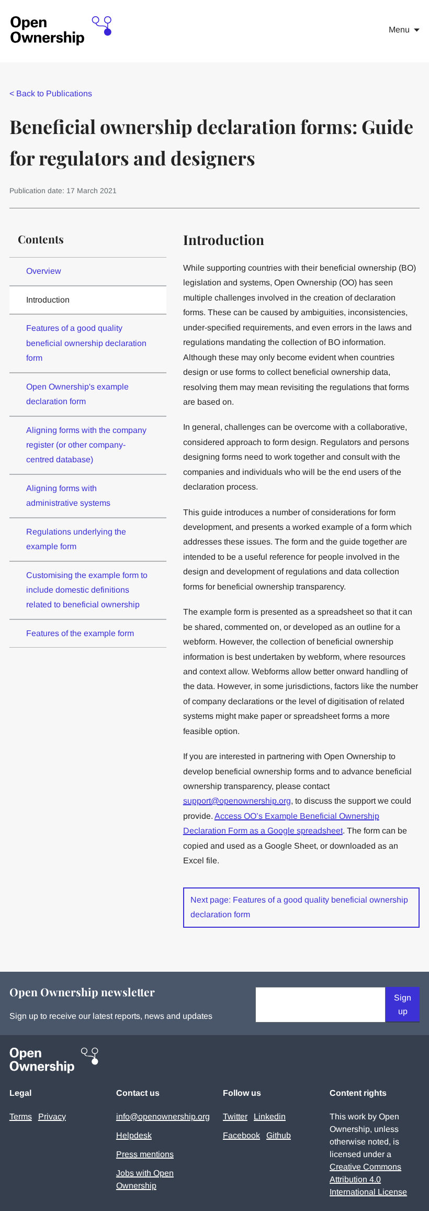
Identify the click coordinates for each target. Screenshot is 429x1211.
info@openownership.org (163, 1116)
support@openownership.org (237, 800)
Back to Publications (50, 93)
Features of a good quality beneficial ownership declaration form (86, 343)
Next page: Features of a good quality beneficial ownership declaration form (299, 907)
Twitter (235, 1116)
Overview (43, 270)
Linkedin (270, 1116)
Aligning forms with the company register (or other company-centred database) (86, 445)
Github (278, 1135)
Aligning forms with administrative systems (68, 495)
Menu (399, 29)
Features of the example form (80, 633)
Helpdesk (134, 1135)
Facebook (241, 1135)
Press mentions (145, 1154)
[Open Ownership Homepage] (61, 31)
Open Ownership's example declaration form (77, 394)
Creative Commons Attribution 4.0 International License (368, 1179)
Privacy (52, 1116)
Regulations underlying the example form (76, 539)
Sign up (402, 1004)
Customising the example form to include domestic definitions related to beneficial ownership (87, 590)
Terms (20, 1116)
